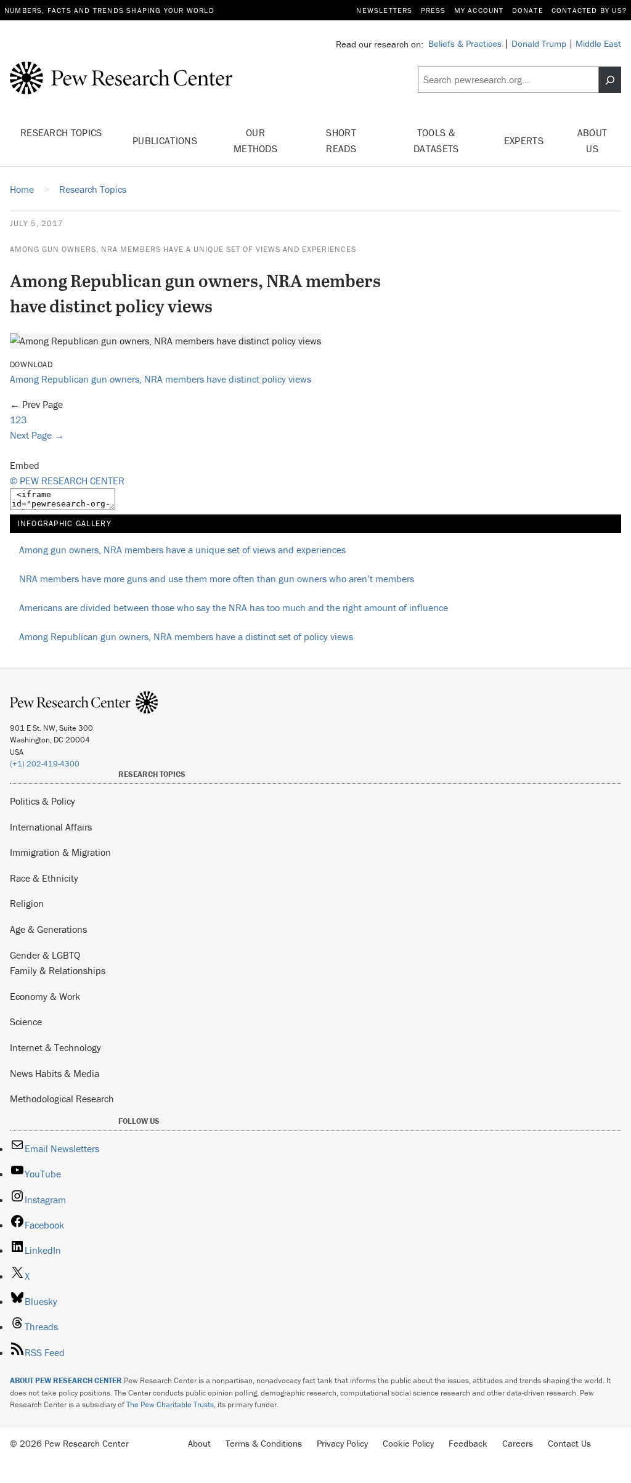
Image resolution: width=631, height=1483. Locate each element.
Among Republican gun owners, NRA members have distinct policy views (160, 379)
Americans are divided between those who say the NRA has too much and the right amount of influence (233, 607)
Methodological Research (62, 1098)
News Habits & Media (54, 1073)
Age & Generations (48, 929)
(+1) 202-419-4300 (44, 763)
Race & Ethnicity (44, 878)
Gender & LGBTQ (45, 955)
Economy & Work (45, 996)
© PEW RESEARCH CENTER (67, 480)
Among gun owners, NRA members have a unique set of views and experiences (183, 249)
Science (26, 1021)
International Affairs (51, 827)
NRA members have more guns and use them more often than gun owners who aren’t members (216, 578)
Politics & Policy (42, 801)
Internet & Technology (55, 1047)
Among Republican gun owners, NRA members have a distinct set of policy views (186, 636)
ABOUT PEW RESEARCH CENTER (66, 1380)
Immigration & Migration (60, 852)
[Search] (610, 80)
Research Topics (61, 132)
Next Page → (37, 435)
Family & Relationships (57, 970)
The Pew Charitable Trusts (170, 1404)
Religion (27, 903)
